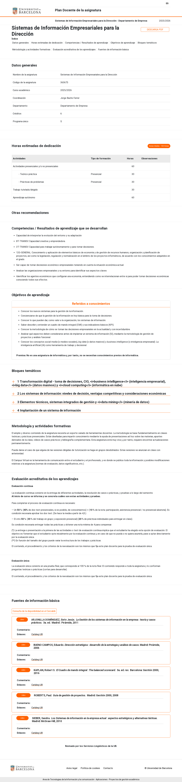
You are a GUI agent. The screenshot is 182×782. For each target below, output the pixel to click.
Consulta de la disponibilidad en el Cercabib (34, 611)
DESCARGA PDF (155, 29)
